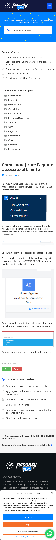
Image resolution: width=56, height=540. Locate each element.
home (5, 20)
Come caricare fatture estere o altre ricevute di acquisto (29, 63)
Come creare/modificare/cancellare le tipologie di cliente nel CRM (29, 411)
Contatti (12, 144)
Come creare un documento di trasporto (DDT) (29, 57)
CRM (28, 20)
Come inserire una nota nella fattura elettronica (30, 69)
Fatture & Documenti (18, 118)
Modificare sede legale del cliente (23, 418)
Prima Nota (14, 149)
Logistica (12, 131)
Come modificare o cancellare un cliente (26, 399)
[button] (52, 493)
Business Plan (14, 113)
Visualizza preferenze (28, 531)
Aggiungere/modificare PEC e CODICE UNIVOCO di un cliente (29, 393)
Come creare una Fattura (18, 73)
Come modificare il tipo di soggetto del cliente (29, 386)
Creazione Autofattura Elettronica (23, 78)
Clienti (35, 20)
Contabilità (13, 109)
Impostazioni (14, 104)
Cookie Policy (21, 537)
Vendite (12, 122)
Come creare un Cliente (17, 404)
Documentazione (17, 20)
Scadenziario (14, 95)
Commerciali (14, 135)
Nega (28, 524)
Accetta (28, 517)
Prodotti (12, 100)
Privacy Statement (33, 537)
